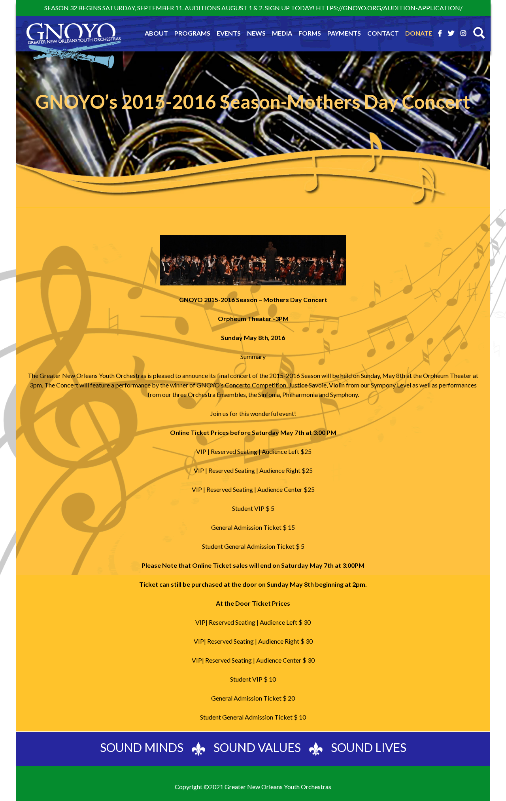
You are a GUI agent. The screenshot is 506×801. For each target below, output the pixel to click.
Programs (192, 33)
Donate (418, 33)
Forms (309, 33)
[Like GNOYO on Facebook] (440, 33)
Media (282, 33)
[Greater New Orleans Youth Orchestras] (73, 47)
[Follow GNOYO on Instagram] (463, 33)
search (479, 33)
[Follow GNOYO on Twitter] (451, 33)
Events (229, 33)
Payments (344, 33)
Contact (383, 33)
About (156, 33)
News (256, 33)
